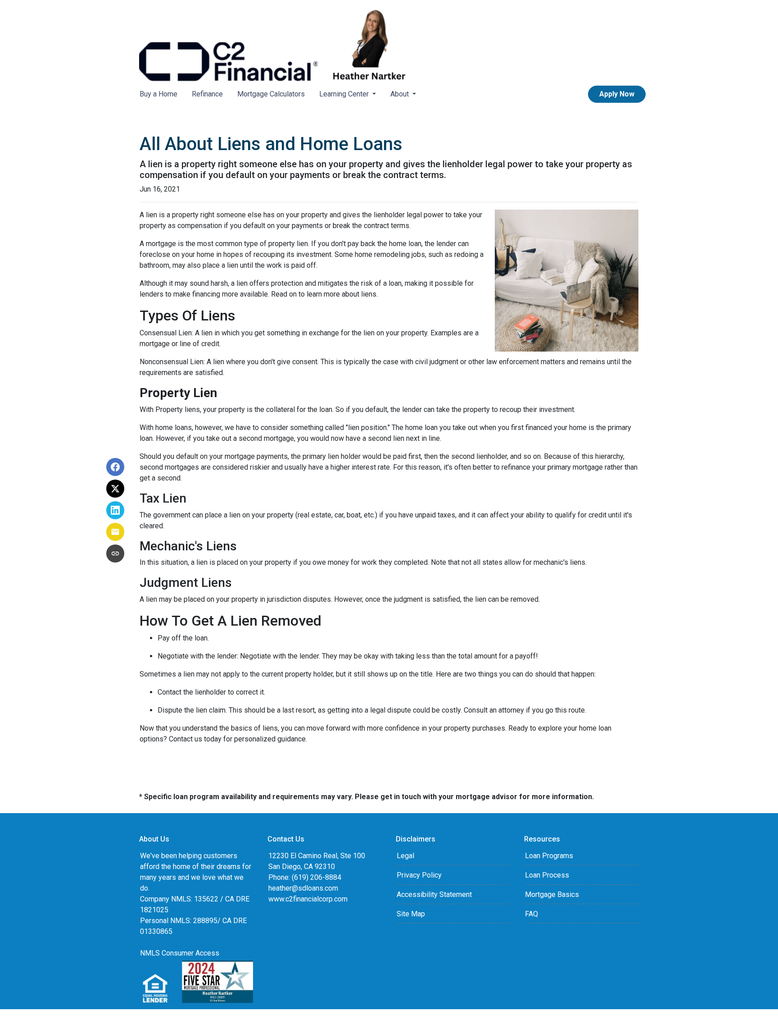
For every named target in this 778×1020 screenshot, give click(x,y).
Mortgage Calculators (271, 94)
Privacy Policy (419, 875)
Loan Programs (549, 855)
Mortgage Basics (552, 894)
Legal (405, 855)
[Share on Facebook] (115, 467)
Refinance (207, 94)
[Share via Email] (115, 532)
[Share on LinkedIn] (115, 510)
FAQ (531, 914)
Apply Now (616, 94)
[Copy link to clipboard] (115, 553)
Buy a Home (158, 94)
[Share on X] (115, 489)
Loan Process (547, 875)
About (400, 94)
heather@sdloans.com (303, 888)
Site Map (411, 914)
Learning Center (345, 94)
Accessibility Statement (434, 894)
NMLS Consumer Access (179, 953)
